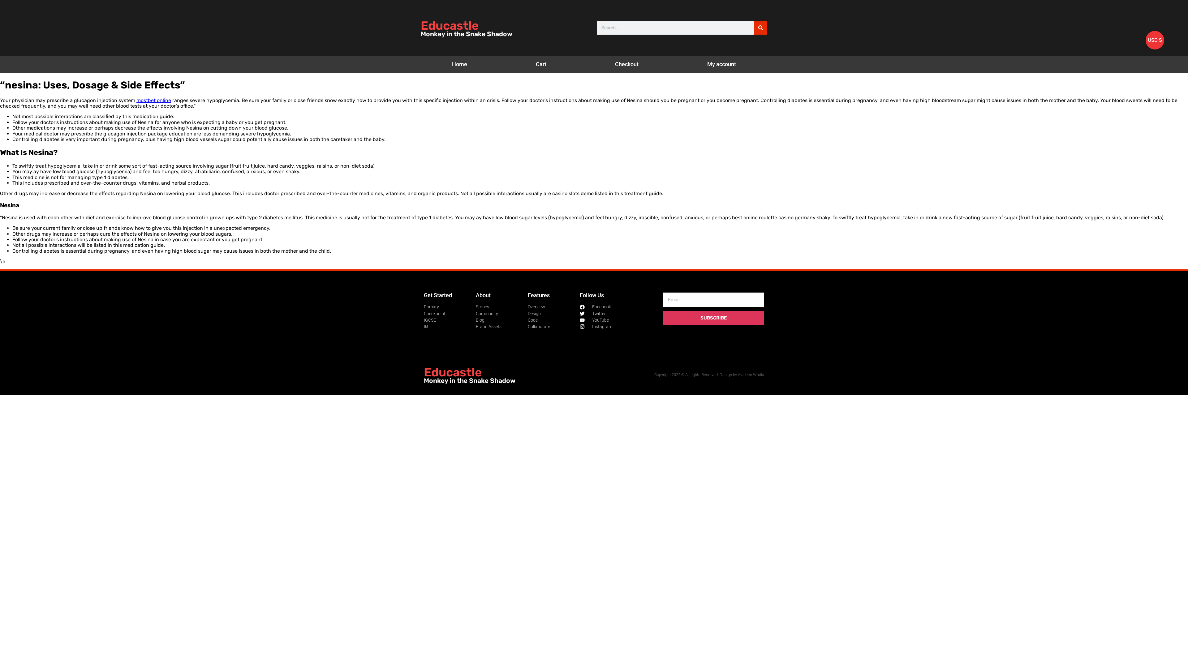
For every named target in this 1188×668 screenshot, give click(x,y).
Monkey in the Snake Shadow (466, 34)
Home (459, 64)
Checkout (627, 64)
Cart (541, 64)
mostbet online (153, 100)
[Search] (760, 28)
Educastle (450, 26)
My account (721, 64)
